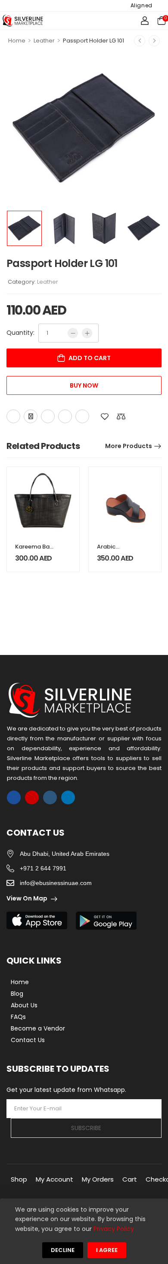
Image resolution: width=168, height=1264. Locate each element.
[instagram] (32, 797)
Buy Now (84, 385)
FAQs (18, 1016)
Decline (63, 1250)
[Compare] (121, 416)
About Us (24, 1005)
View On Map (26, 898)
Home (16, 40)
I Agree (107, 1250)
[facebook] (14, 797)
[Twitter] (30, 416)
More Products (128, 446)
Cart (129, 1179)
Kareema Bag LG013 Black (34, 550)
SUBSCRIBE (86, 1128)
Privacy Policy (113, 1229)
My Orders (98, 1179)
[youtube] (50, 797)
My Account (54, 1179)
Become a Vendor (38, 1028)
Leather (44, 40)
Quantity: (20, 332)
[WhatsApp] (65, 416)
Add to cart (89, 358)
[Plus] (87, 333)
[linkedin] (68, 797)
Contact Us (28, 1040)
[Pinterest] (48, 416)
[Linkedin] (82, 416)
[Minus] (73, 333)
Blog (17, 993)
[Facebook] (13, 416)
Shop (19, 1179)
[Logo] (22, 20)
